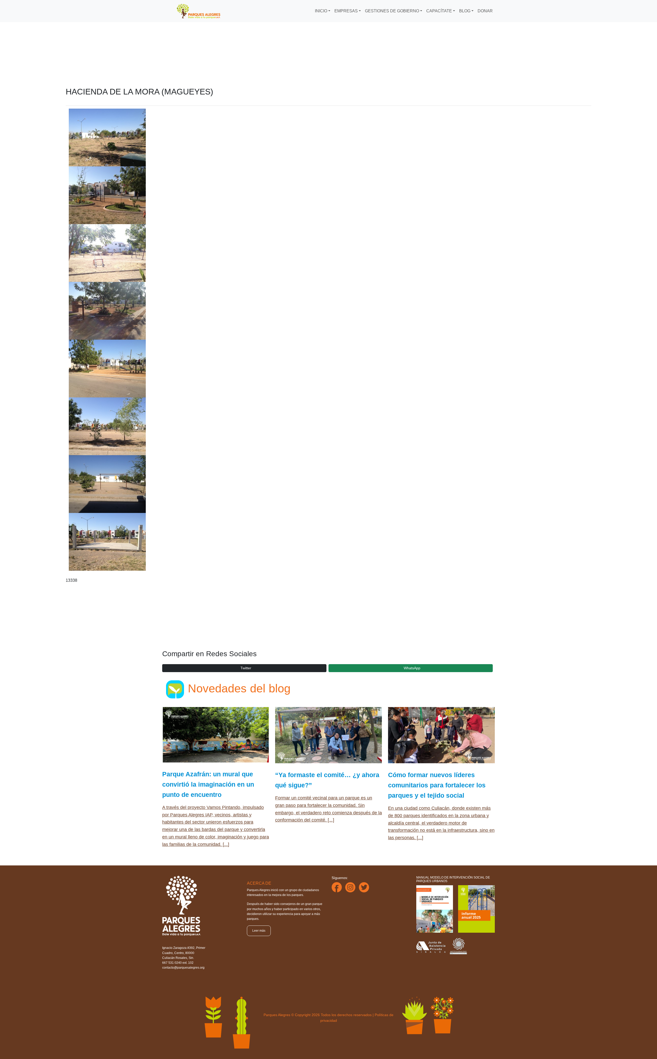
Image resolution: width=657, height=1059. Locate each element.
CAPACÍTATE (439, 11)
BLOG (464, 11)
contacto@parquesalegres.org (183, 967)
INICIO (321, 11)
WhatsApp (412, 668)
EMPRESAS (346, 11)
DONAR (485, 11)
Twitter (245, 668)
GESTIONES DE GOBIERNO (392, 11)
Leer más (258, 930)
